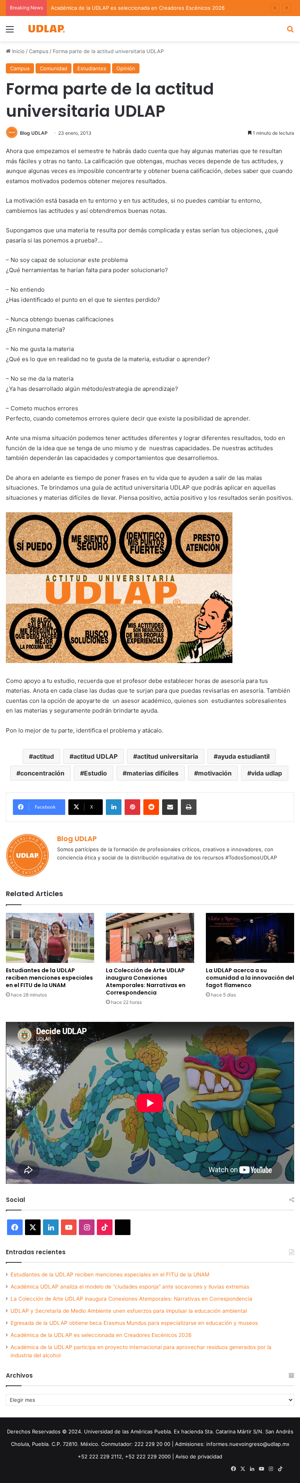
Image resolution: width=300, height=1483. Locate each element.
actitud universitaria (167, 756)
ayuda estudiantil (244, 756)
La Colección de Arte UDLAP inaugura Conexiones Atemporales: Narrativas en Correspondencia (146, 981)
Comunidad (53, 68)
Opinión (125, 68)
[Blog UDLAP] (46, 28)
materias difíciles (153, 773)
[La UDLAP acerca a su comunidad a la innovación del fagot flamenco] (250, 938)
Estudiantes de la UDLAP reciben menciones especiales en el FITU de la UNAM (49, 977)
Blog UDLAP (34, 133)
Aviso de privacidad (198, 1456)
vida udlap (266, 773)
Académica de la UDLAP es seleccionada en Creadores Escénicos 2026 (138, 8)
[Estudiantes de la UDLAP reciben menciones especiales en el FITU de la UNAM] (50, 938)
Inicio (18, 51)
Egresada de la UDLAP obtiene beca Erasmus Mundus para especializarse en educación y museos (134, 1323)
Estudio (95, 773)
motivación (215, 773)
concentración (42, 773)
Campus (38, 51)
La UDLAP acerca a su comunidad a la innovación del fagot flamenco (250, 977)
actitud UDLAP (95, 756)
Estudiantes (91, 68)
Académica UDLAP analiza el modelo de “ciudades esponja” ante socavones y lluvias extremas (130, 1286)
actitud (43, 756)
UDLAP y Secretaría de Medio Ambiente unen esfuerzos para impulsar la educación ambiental (129, 1311)
